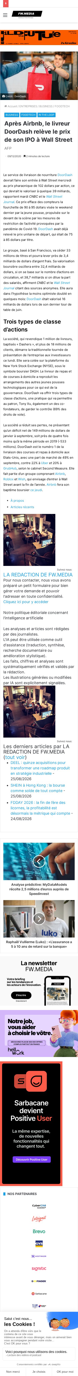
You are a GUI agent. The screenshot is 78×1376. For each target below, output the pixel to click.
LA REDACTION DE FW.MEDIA (38, 575)
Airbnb (60, 474)
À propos (17, 501)
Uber (44, 463)
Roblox (8, 479)
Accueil (12, 106)
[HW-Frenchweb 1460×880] (39, 1056)
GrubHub (10, 468)
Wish (21, 479)
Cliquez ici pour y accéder (25, 602)
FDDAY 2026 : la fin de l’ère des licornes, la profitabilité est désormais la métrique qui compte (40, 807)
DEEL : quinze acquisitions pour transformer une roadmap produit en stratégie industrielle (40, 768)
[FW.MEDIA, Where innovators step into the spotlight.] (27, 15)
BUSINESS (45, 106)
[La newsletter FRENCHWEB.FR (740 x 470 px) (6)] (39, 1004)
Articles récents (22, 507)
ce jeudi (36, 490)
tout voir (15, 757)
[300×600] (31, 1185)
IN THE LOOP (46, 114)
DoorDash (65, 175)
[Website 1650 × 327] (39, 37)
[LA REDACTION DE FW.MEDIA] (29, 565)
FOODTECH (62, 106)
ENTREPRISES (28, 106)
